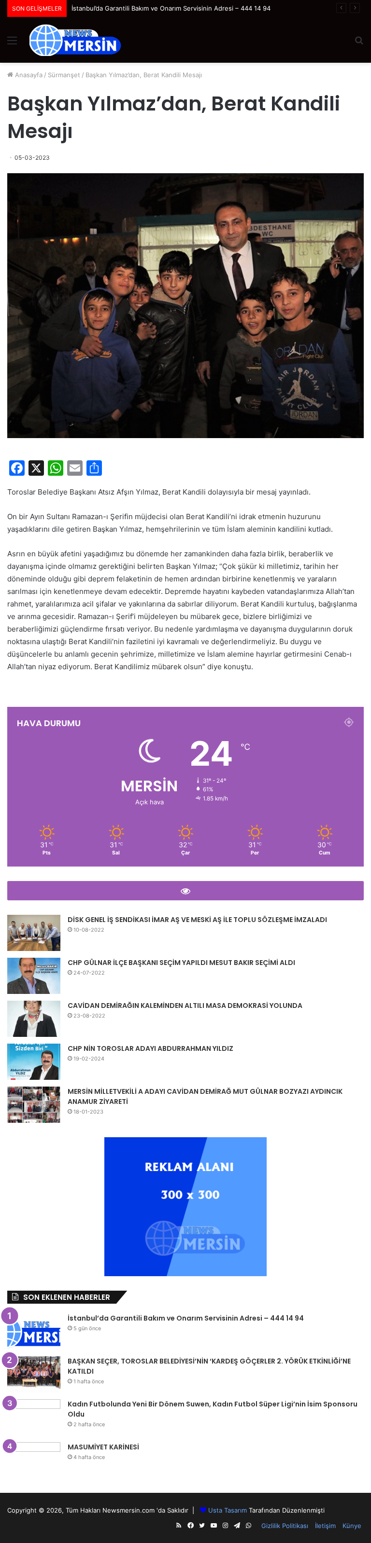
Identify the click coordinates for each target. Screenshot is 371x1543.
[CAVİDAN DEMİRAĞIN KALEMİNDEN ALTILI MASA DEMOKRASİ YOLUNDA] (33, 1019)
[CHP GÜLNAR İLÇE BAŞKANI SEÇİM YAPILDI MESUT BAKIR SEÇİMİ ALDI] (33, 976)
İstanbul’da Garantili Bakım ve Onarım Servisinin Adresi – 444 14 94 (186, 1318)
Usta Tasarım (227, 1510)
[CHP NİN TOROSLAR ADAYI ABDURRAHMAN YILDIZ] (33, 1062)
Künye (351, 1525)
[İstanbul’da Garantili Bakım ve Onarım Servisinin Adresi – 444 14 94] (33, 1331)
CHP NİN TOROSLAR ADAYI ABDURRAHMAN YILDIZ (150, 1048)
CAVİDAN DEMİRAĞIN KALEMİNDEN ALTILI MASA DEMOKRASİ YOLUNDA (185, 1005)
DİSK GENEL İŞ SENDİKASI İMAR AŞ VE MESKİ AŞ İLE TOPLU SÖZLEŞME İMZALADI (197, 919)
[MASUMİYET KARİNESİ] (33, 1460)
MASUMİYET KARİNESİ (103, 1447)
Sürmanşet (64, 75)
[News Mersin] (75, 40)
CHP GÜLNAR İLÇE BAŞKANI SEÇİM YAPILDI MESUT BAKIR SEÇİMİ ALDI (181, 962)
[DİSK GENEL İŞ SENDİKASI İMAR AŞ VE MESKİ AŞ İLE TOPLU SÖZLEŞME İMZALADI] (33, 933)
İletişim (325, 1525)
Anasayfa (28, 75)
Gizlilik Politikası (284, 1525)
